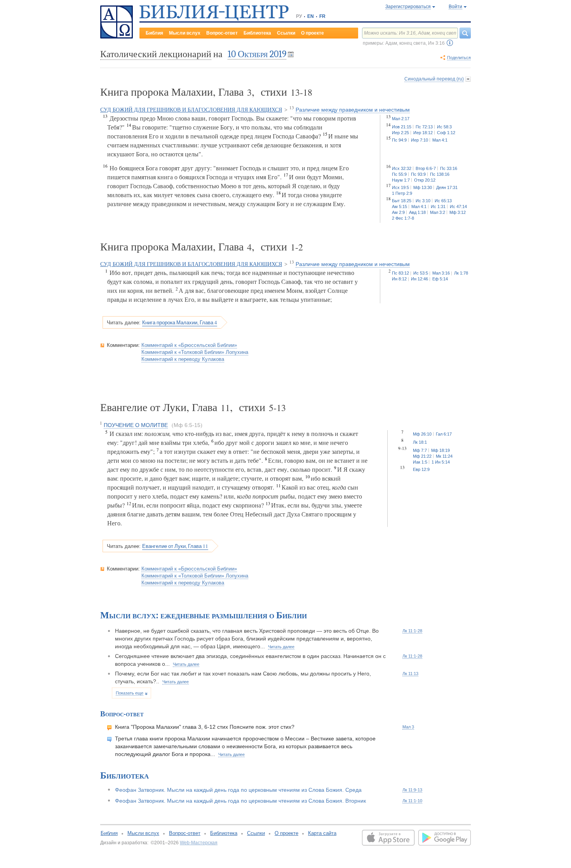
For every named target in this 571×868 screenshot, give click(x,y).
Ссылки (286, 33)
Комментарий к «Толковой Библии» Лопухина (194, 352)
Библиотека (257, 33)
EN (310, 16)
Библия (154, 33)
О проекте (312, 33)
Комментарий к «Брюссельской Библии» (189, 345)
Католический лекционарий (155, 54)
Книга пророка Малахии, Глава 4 (179, 322)
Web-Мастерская (199, 842)
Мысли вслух (184, 33)
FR (322, 16)
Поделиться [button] (459, 57)
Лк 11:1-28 (412, 630)
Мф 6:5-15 (187, 425)
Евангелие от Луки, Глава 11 (175, 546)
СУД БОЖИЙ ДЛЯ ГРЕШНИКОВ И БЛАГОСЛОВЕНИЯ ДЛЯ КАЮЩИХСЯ (191, 110)
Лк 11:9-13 (412, 790)
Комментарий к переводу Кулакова (182, 359)
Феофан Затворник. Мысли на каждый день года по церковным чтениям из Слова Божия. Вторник (240, 801)
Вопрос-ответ (222, 33)
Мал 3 (408, 726)
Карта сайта (322, 833)
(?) (450, 43)
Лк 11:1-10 (412, 800)
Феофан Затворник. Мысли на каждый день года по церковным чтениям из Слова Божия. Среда (238, 790)
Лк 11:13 (410, 673)
